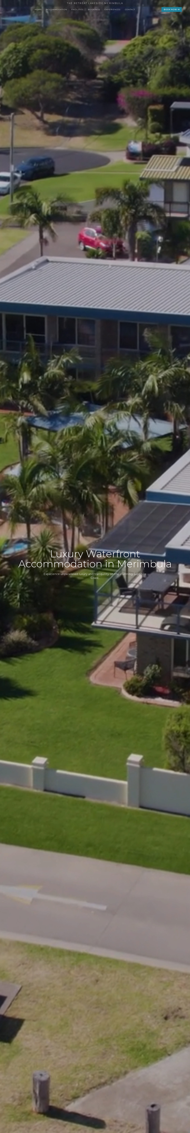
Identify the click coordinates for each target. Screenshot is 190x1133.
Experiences (112, 9)
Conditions (97, 19)
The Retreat (56, 19)
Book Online (98, 14)
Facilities (77, 9)
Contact (130, 9)
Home (38, 9)
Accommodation (56, 9)
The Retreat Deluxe (56, 26)
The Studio (55, 14)
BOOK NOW (170, 9)
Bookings (94, 9)
